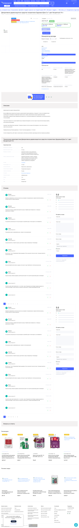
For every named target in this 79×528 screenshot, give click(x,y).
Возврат (38, 0)
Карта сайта (56, 520)
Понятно (13, 521)
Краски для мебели (4, 513)
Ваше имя (58, 216)
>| (17, 303)
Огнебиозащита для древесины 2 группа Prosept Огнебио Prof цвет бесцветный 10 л (39, 492)
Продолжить (64, 255)
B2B (22, 0)
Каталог (7, 5)
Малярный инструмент (44, 5)
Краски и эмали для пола (5, 511)
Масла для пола (44, 515)
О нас (55, 508)
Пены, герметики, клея (33, 5)
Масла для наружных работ (46, 509)
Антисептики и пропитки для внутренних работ (33, 510)
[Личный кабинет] (64, 3)
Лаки (15, 508)
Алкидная (23, 162)
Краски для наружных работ (6, 509)
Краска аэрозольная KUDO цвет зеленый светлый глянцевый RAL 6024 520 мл (24, 457)
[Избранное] (69, 3)
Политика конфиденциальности (60, 509)
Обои (53, 5)
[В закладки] (14, 434)
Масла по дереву (44, 511)
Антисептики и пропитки (32, 508)
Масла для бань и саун (45, 516)
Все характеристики (45, 88)
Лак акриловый (17, 509)
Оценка (57, 250)
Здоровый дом (73, 18)
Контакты (43, 0)
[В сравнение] (12, 434)
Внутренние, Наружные (25, 173)
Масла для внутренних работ (46, 508)
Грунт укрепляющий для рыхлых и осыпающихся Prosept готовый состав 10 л (54, 492)
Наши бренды (27, 0)
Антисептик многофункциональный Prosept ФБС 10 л (7, 492)
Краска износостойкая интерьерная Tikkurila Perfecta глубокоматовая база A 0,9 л (54, 457)
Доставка (33, 0)
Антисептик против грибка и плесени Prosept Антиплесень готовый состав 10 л (70, 492)
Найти (51, 3)
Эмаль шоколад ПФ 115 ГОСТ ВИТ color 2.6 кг (38, 456)
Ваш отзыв (58, 221)
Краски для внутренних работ (6, 508)
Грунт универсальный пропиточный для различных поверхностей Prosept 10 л (23, 492)
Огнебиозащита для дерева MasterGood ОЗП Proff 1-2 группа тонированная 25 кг (8, 457)
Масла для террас (44, 513)
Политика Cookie (13, 523)
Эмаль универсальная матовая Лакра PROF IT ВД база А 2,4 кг (70, 457)
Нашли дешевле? (46, 32)
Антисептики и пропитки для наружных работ (33, 516)
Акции (18, 0)
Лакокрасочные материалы (20, 5)
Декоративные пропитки (19, 511)
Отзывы (48, 0)
